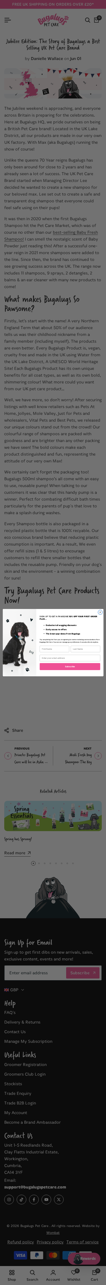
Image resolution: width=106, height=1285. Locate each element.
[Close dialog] (100, 612)
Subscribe (70, 666)
